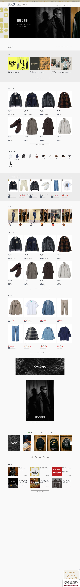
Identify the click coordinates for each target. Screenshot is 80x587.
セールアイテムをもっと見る (40, 352)
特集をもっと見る (40, 77)
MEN (27, 4)
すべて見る (70, 177)
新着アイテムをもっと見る (40, 144)
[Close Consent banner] (79, 580)
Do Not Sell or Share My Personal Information (71, 585)
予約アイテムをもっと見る (40, 288)
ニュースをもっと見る (40, 491)
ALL (19, 4)
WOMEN (23, 4)
